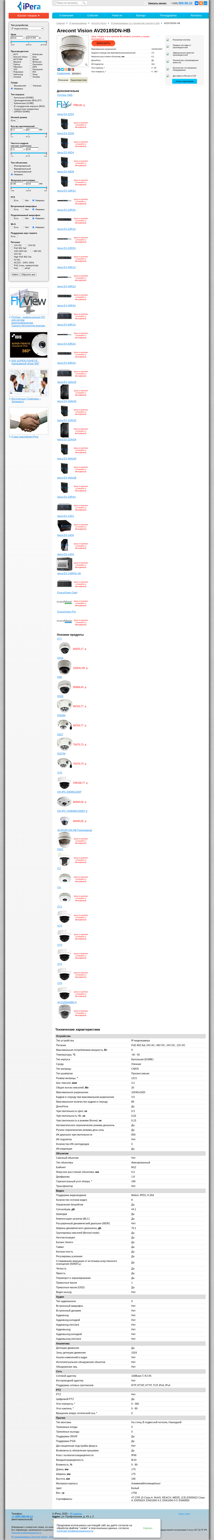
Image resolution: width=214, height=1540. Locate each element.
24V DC (18, 254)
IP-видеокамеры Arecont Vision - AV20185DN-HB (39, 1537)
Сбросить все (28, 274)
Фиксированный (22, 166)
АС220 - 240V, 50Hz (24, 262)
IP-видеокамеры (78, 23)
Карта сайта (184, 1514)
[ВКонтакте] (196, 3)
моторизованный (22, 171)
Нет (27, 200)
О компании (66, 15)
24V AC (32, 245)
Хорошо (147, 1528)
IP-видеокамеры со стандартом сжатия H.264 (135, 23)
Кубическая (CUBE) (24, 103)
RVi (34, 72)
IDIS (35, 67)
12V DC (18, 245)
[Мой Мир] (205, 3)
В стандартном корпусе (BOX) (29, 106)
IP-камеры (76, 1513)
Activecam (37, 54)
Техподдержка (168, 15)
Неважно (18, 88)
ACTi (15, 54)
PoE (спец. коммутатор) (26, 265)
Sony (35, 74)
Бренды (141, 15)
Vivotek (36, 77)
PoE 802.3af (20, 248)
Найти (15, 274)
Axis (34, 57)
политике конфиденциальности (75, 1531)
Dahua (16, 64)
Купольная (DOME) (24, 97)
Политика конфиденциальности (26, 1533)
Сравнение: (64, 73)
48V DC (37, 251)
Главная (60, 23)
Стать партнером (184, 81)
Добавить (76, 73)
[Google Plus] (72, 69)
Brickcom (37, 62)
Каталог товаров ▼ (29, 15)
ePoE (27, 268)
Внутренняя (20, 85)
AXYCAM (17, 59)
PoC (16, 268)
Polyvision (18, 72)
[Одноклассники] (201, 3)
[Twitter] (62, 69)
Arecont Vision (20, 57)
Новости (117, 15)
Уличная (37, 85)
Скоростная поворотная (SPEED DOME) (26, 110)
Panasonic (38, 69)
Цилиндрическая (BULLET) (28, 100)
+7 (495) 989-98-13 (22, 1516)
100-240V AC (20, 251)
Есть (13, 120)
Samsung (18, 74)
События (92, 15)
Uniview (17, 77)
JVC (15, 69)
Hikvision (17, 67)
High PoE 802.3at (22, 256)
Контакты (196, 15)
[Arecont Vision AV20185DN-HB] (73, 51)
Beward (17, 62)
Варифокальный (22, 169)
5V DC (17, 259)
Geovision (37, 64)
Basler (36, 59)
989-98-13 (185, 3)
